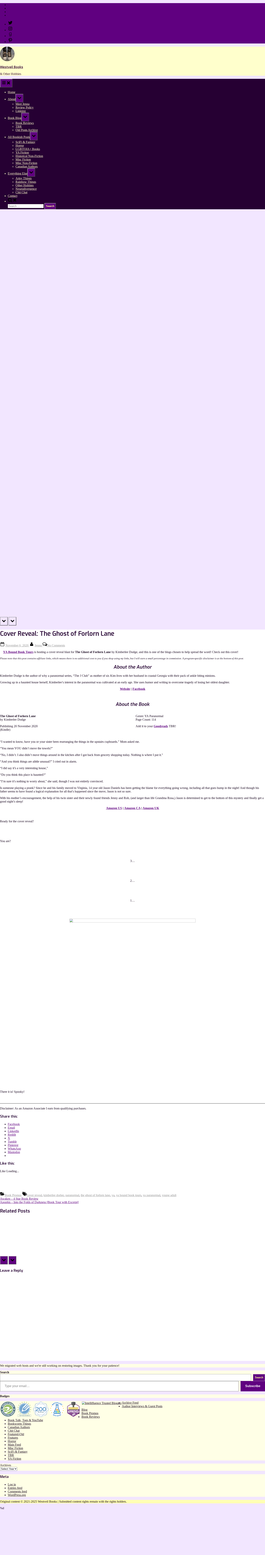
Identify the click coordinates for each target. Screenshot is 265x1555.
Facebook (138, 689)
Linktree (13, 11)
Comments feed (17, 1491)
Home (11, 4)
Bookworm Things (19, 1423)
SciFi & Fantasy (25, 142)
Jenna (38, 645)
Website (125, 689)
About (12, 99)
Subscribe (252, 1386)
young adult (169, 1195)
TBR (19, 126)
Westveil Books (11, 67)
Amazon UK (151, 808)
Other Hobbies (25, 185)
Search (4, 1372)
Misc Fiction (23, 159)
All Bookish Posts (19, 137)
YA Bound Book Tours (18, 652)
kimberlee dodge (53, 1195)
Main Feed (14, 1444)
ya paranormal (151, 1195)
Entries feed (15, 1488)
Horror (20, 145)
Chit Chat (21, 192)
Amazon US (114, 808)
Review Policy (17, 8)
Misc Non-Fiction (26, 163)
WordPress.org (17, 1495)
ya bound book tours (128, 1195)
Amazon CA (132, 808)
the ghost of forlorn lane (95, 1195)
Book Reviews (25, 123)
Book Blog (14, 118)
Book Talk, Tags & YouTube (25, 1420)
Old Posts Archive (27, 130)
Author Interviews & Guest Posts (142, 1406)
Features (13, 1437)
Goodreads (161, 726)
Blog (84, 1409)
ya (113, 1195)
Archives (5, 1465)
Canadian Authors (27, 166)
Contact (12, 15)
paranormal (72, 1195)
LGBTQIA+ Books (28, 149)
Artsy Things (24, 178)
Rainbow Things (26, 181)
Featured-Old (16, 1434)
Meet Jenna (22, 104)
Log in (12, 1484)
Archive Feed (130, 1402)
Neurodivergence (26, 188)
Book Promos (13, 1195)
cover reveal (34, 1195)
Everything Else (17, 173)
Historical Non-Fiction (29, 156)
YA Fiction (22, 152)
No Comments (56, 645)
